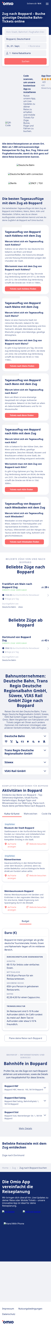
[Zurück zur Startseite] (7, 3)
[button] (15, 46)
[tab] (12, 813)
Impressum (8, 1308)
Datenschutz (8, 1314)
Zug (14, 1167)
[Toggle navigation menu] (47, 3)
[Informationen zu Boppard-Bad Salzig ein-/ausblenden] (45, 1100)
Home (5, 1167)
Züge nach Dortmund (13, 1155)
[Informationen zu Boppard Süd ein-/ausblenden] (45, 1115)
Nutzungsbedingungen (30, 1308)
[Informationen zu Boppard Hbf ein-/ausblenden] (45, 1087)
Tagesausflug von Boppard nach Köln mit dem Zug (23, 431)
